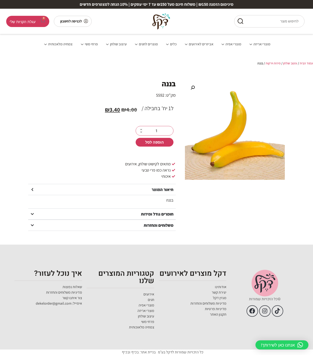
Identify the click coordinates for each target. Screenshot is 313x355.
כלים (173, 44)
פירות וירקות (273, 63)
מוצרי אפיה (233, 44)
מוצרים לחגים (148, 44)
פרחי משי (91, 44)
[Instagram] (265, 311)
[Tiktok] (277, 311)
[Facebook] (252, 311)
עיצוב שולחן (118, 44)
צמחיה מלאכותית (60, 44)
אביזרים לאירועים (201, 44)
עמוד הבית (306, 63)
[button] (193, 88)
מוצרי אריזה (261, 44)
